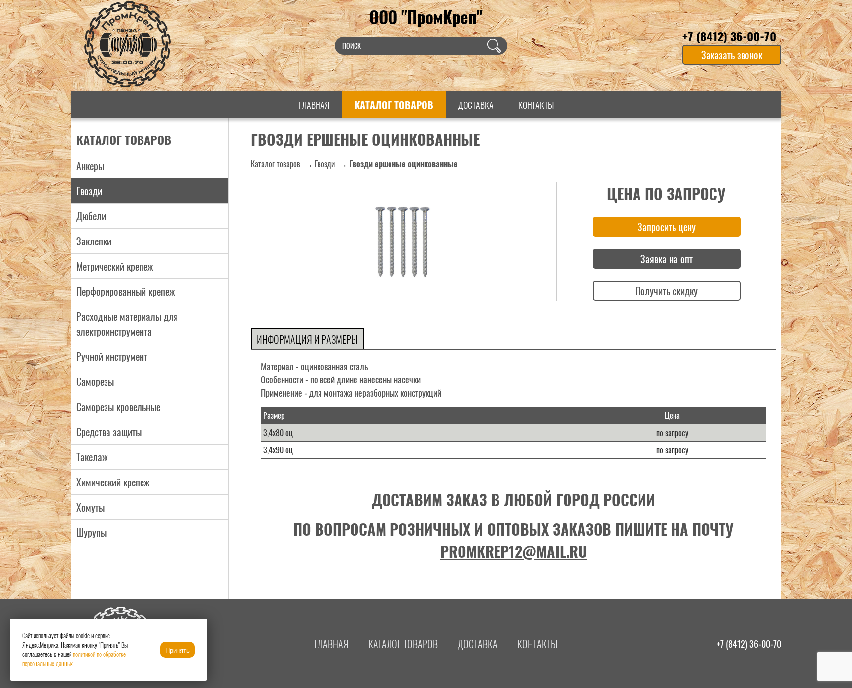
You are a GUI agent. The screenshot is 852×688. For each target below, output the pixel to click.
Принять (177, 650)
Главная (314, 105)
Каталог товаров (394, 105)
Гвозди (325, 164)
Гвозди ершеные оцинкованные (403, 164)
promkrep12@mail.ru (513, 551)
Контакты (536, 105)
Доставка (476, 105)
